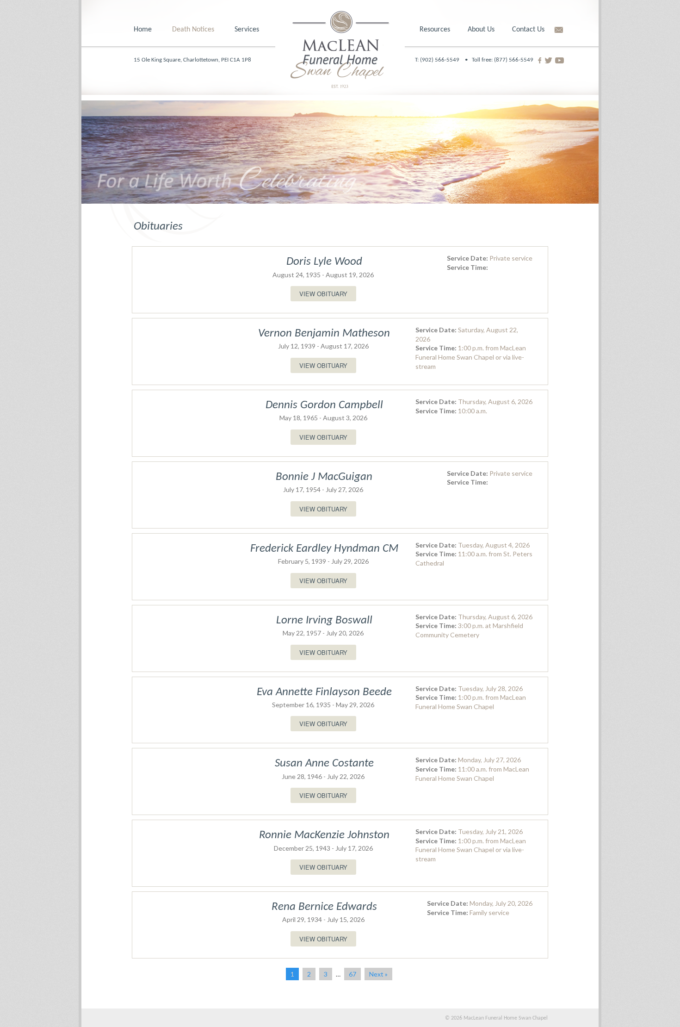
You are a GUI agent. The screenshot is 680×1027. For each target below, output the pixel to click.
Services (247, 29)
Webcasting (249, 125)
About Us (481, 29)
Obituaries (185, 59)
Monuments (250, 149)
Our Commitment (493, 83)
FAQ (425, 137)
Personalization (262, 94)
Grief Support (439, 59)
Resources (435, 29)
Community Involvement (503, 95)
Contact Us (528, 29)
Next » (378, 974)
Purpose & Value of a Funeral (270, 78)
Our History (484, 71)
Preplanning (250, 59)
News (475, 107)
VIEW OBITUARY (323, 293)
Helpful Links (445, 74)
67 (352, 974)
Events (428, 113)
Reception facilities (261, 137)
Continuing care (256, 113)
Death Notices (193, 29)
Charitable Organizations (446, 90)
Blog (425, 125)
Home (143, 29)
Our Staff (480, 59)
